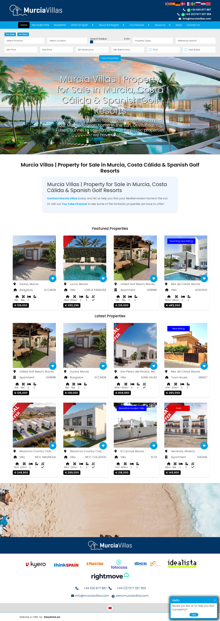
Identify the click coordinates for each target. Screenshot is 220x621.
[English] (167, 4)
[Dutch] (203, 4)
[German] (177, 4)
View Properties (110, 58)
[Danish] (183, 4)
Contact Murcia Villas (62, 198)
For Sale (10, 34)
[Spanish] (172, 4)
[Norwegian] (208, 4)
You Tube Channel (74, 204)
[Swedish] (193, 4)
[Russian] (198, 4)
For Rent (23, 34)
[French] (188, 4)
